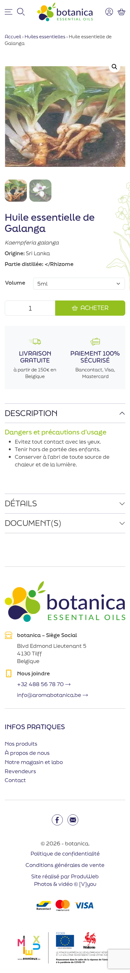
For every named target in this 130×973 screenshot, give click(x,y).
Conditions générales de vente (65, 865)
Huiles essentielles (45, 37)
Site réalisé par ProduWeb (65, 876)
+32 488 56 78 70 (40, 684)
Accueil (13, 37)
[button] (114, 67)
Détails (21, 503)
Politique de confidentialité (65, 853)
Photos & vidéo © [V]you (65, 884)
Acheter (94, 308)
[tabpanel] (65, 449)
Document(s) (33, 523)
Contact (15, 780)
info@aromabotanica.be (49, 694)
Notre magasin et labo (34, 762)
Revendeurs (20, 771)
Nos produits (21, 743)
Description (31, 413)
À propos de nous (27, 752)
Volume (15, 282)
